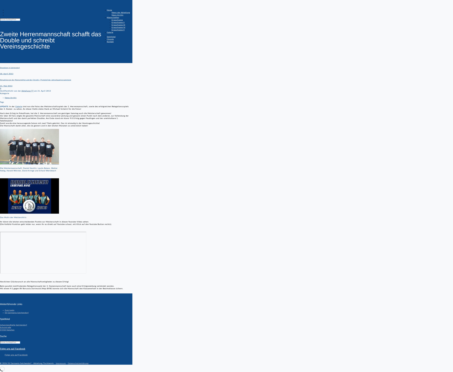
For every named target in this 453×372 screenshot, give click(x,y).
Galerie (18, 106)
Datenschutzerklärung (78, 363)
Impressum (61, 363)
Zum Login (9, 310)
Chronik (8, 13)
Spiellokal (9, 10)
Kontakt (8, 15)
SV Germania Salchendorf (17, 313)
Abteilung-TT (27, 91)
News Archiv (11, 98)
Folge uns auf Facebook (12, 348)
